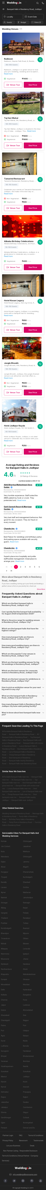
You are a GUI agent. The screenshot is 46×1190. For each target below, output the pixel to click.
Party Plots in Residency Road (20, 822)
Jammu (26, 862)
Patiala (25, 913)
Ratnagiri (26, 903)
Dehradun (5, 1092)
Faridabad (27, 1051)
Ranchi (3, 1082)
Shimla (3, 1112)
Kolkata (4, 995)
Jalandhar (5, 1102)
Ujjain (3, 1123)
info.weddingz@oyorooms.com (25, 1175)
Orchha (26, 887)
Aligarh (26, 867)
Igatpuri (26, 954)
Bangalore (27, 995)
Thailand (4, 918)
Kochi (25, 1082)
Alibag (3, 908)
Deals (32, 1146)
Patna (3, 1025)
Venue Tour (15, 85)
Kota (3, 851)
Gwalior (26, 1102)
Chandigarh (5, 1020)
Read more (8, 74)
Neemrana (5, 954)
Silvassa (26, 979)
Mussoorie (5, 959)
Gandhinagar (6, 1118)
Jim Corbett (5, 846)
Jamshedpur (28, 898)
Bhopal (3, 1056)
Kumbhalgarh (6, 928)
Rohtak (4, 841)
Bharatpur (5, 933)
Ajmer (3, 892)
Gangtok (4, 913)
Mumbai (26, 984)
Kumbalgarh (28, 877)
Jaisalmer (27, 846)
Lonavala (26, 949)
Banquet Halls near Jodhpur (22, 800)
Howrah (26, 1087)
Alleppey (4, 949)
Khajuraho (5, 974)
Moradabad (5, 984)
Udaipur (26, 1031)
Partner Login (8, 1135)
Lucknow (26, 1005)
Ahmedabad (28, 1010)
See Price (33, 85)
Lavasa (4, 887)
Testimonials (38, 1141)
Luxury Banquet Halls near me (19, 789)
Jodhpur (26, 1077)
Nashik (25, 1066)
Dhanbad (26, 882)
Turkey (25, 923)
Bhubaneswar (28, 1056)
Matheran (27, 892)
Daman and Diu (29, 1128)
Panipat (4, 1128)
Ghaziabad (5, 1015)
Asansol (26, 928)
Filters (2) (37, 22)
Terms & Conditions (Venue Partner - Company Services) (20, 1158)
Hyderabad (27, 990)
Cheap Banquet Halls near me (19, 794)
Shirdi (25, 969)
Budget (23, 22)
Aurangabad (28, 1123)
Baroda (26, 1046)
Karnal (3, 1087)
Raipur (3, 1097)
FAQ (20, 1135)
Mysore (26, 933)
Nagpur (26, 1020)
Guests (9, 22)
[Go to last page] (11, 571)
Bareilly (4, 882)
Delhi (3, 990)
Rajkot (25, 1097)
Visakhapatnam (7, 1066)
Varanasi (4, 1061)
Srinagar (4, 903)
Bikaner (26, 944)
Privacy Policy (8, 1141)
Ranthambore (6, 969)
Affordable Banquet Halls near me (15, 777)
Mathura (26, 851)
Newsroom (23, 1141)
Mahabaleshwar (29, 974)
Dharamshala (28, 872)
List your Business (13, 1146)
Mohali (3, 944)
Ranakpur (27, 918)
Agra (3, 1036)
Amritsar (26, 1061)
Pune (25, 1000)
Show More (41, 589)
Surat (3, 1041)
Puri (24, 1025)
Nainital (4, 898)
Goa (24, 1015)
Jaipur (3, 1005)
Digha (3, 862)
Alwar (3, 867)
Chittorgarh (27, 841)
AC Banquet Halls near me (22, 780)
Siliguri (25, 1112)
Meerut (4, 1077)
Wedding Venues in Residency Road (16, 813)
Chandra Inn (9, 529)
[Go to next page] (7, 571)
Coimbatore (27, 1107)
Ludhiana (4, 1046)
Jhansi (25, 959)
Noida (25, 1041)
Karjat (25, 908)
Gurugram (5, 1051)
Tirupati (4, 877)
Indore (3, 1010)
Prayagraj (27, 1092)
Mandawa (5, 857)
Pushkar (4, 923)
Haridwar (26, 964)
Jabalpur (4, 1107)
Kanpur (26, 1036)
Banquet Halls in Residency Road (21, 734)
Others (25, 938)
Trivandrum (5, 938)
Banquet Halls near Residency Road (22, 764)
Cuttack (26, 1118)
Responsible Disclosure (28, 1151)
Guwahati (4, 1071)
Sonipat (4, 979)
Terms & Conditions (35, 1135)
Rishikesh (4, 964)
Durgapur (4, 872)
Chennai (4, 1000)
